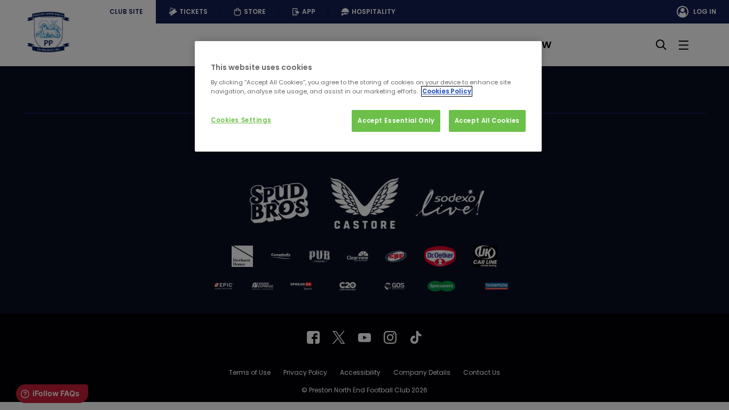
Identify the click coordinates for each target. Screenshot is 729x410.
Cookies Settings (241, 120)
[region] (368, 96)
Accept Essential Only (396, 120)
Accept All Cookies (487, 120)
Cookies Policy (446, 91)
